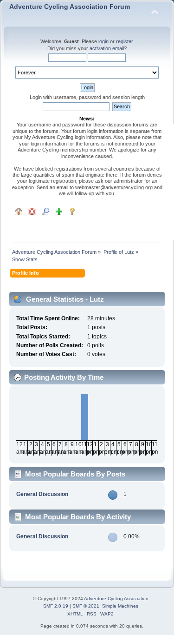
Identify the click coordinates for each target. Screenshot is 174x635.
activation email (107, 48)
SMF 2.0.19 (55, 606)
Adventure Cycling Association (116, 598)
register (124, 41)
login (103, 41)
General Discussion (42, 494)
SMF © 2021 (85, 606)
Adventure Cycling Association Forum (69, 6)
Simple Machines (120, 606)
